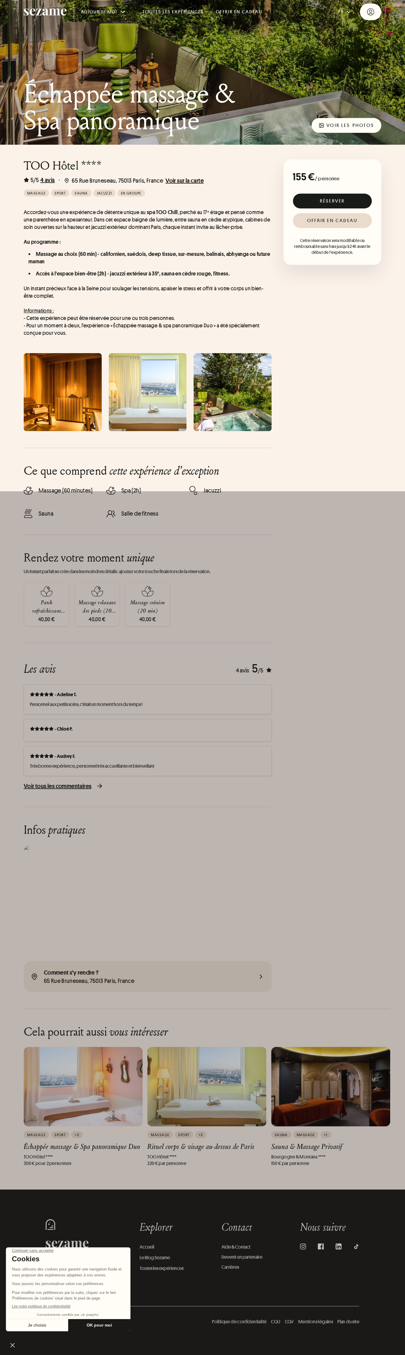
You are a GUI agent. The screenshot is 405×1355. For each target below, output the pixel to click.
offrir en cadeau (239, 12)
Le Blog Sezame (155, 1257)
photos (350, 125)
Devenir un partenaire (241, 1257)
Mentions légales (315, 1322)
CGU (275, 1322)
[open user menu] (370, 12)
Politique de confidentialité (239, 1322)
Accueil (147, 1247)
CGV (289, 1322)
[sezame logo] (45, 12)
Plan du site (348, 1322)
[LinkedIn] (339, 1246)
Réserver (332, 201)
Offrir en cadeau (332, 220)
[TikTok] (356, 1246)
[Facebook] (321, 1246)
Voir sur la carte (184, 180)
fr (341, 12)
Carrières (230, 1267)
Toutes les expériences (173, 12)
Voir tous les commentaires (57, 785)
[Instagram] (303, 1246)
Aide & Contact (235, 1247)
